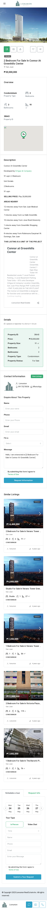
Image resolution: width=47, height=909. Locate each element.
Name (6, 403)
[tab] (7, 49)
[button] (23, 134)
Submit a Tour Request (23, 877)
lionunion (13, 549)
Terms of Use (13, 474)
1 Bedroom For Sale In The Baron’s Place (24, 761)
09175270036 (23, 386)
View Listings (37, 376)
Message (8, 449)
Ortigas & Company (23, 171)
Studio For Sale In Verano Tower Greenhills (25, 589)
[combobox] (23, 443)
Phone (7, 415)
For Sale (7, 56)
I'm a (6, 438)
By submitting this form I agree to (21, 473)
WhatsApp (37, 386)
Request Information (23, 480)
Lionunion (13, 721)
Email (6, 426)
